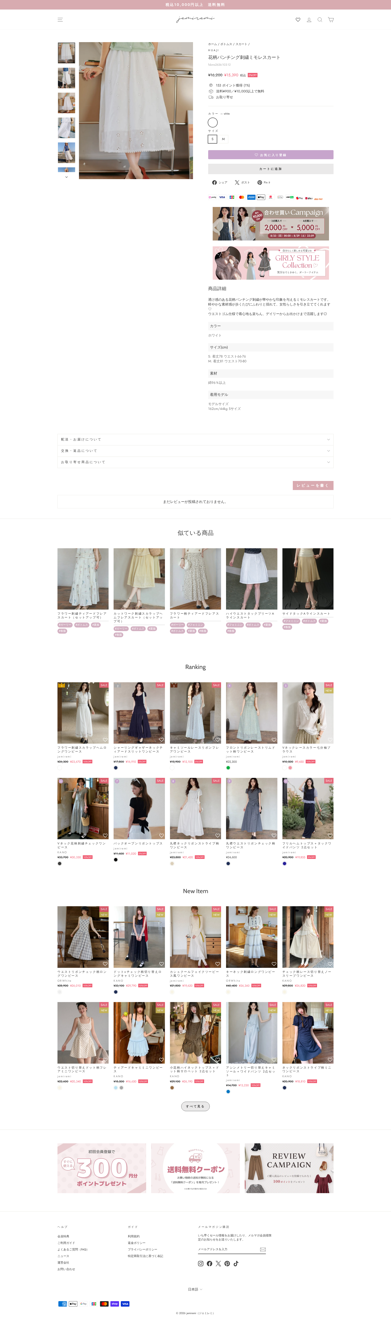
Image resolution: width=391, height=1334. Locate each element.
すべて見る (195, 1106)
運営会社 (63, 1262)
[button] (271, 154)
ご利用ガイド (66, 1243)
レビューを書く (313, 485)
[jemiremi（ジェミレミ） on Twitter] (218, 1263)
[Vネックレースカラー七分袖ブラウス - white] (284, 768)
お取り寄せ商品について (83, 462)
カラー (219, 114)
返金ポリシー (136, 1243)
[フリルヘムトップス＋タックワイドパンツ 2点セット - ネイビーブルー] (284, 863)
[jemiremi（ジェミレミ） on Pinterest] (227, 1263)
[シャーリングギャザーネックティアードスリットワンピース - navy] (116, 768)
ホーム (212, 44)
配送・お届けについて (81, 439)
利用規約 (134, 1236)
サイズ (213, 131)
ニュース (63, 1256)
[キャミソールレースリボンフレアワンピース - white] (172, 768)
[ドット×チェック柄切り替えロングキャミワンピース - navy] (116, 992)
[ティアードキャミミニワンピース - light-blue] (116, 1088)
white (212, 122)
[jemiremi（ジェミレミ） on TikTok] (236, 1263)
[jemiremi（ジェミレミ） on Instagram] (200, 1263)
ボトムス (226, 44)
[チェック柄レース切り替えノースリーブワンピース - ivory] (284, 992)
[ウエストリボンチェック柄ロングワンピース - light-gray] (59, 992)
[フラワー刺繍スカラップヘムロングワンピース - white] (59, 768)
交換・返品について (79, 451)
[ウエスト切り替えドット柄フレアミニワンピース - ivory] (59, 1088)
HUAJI (213, 50)
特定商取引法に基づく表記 (145, 1256)
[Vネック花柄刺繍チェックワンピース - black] (59, 863)
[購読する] (263, 1249)
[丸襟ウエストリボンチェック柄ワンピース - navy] (228, 863)
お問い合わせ (66, 1269)
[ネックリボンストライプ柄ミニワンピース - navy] (284, 1088)
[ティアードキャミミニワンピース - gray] (121, 1088)
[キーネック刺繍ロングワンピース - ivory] (228, 992)
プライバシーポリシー (142, 1249)
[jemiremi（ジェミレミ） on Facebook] (209, 1263)
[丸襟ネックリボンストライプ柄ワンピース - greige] (172, 863)
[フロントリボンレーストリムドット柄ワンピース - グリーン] (228, 768)
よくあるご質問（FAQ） (73, 1249)
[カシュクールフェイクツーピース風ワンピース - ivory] (172, 992)
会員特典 (63, 1236)
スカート (241, 44)
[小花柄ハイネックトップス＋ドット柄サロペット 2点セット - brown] (172, 1088)
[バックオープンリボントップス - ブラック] (116, 860)
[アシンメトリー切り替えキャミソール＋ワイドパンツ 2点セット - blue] (228, 1091)
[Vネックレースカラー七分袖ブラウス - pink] (290, 768)
